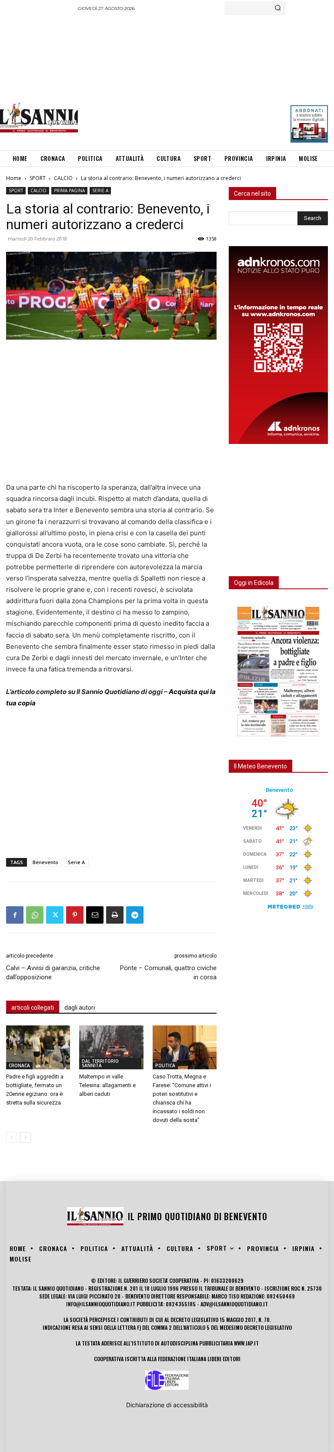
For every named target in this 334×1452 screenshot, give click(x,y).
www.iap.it (246, 1343)
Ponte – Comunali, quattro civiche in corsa (168, 972)
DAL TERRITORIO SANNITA (100, 1063)
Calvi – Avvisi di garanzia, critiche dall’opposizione (53, 972)
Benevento (45, 862)
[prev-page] (11, 1137)
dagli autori (79, 1007)
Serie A (76, 862)
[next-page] (25, 1137)
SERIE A (100, 190)
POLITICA (165, 1065)
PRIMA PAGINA (69, 190)
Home (13, 178)
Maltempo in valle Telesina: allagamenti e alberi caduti (107, 1085)
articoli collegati (32, 1007)
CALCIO (63, 178)
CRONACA (19, 1065)
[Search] (277, 8)
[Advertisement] (206, 80)
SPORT (38, 178)
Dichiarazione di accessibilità (167, 1405)
